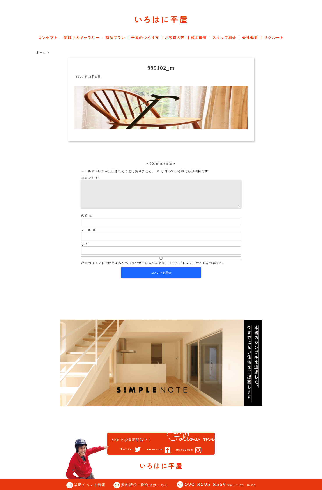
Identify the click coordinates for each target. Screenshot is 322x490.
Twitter (127, 449)
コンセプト (48, 37)
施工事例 (199, 37)
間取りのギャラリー (82, 37)
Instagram (184, 450)
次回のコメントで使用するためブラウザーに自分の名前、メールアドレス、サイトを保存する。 (153, 263)
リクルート (274, 37)
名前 (86, 216)
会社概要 (250, 37)
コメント (90, 177)
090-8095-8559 (220, 485)
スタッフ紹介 (224, 37)
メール (88, 230)
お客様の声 (175, 37)
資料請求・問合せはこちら (145, 485)
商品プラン (116, 37)
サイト (86, 244)
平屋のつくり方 (145, 37)
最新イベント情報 (90, 485)
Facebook (155, 450)
